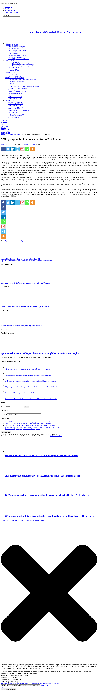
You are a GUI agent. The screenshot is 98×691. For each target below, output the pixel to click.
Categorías (4, 414)
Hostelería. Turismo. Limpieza (17, 88)
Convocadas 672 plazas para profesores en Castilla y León (22, 393)
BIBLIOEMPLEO (10, 72)
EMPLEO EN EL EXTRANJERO (19, 111)
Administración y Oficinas (16, 81)
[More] (32, 149)
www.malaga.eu (76, 159)
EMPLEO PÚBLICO (15, 97)
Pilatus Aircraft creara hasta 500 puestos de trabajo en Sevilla (25, 307)
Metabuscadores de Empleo (16, 47)
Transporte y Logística (15, 93)
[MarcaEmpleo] (10, 40)
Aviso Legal (8, 7)
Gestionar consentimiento (9, 689)
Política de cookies (56, 436)
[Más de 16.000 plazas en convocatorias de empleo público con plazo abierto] (6, 367)
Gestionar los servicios (21, 683)
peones (26, 241)
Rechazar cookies (12, 685)
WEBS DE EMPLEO (11, 45)
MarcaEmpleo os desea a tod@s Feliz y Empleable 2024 (22, 326)
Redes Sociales (13, 53)
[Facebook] (3, 149)
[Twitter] (8, 149)
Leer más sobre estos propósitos (51, 683)
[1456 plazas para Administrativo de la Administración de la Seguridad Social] (6, 373)
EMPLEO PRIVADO (15, 98)
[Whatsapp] (27, 149)
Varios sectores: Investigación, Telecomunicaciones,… (24, 86)
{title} (2, 687)
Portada (3, 135)
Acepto (3, 685)
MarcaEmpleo (5, 144)
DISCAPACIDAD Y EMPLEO (18, 107)
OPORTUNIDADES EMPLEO (14, 78)
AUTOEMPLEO (13, 71)
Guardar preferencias (34, 685)
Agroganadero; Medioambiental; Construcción (22, 79)
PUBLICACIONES (14, 76)
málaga (22, 241)
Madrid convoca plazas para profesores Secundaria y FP (20, 259)
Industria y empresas (14, 90)
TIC (9, 95)
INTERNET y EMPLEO (16, 114)
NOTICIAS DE (6, 121)
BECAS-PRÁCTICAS (15, 102)
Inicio (6, 43)
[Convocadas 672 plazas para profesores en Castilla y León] (6, 391)
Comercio (11, 83)
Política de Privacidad (16, 520)
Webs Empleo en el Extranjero (17, 55)
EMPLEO (4, 125)
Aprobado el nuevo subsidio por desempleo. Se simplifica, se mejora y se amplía (40, 353)
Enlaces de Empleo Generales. (17, 52)
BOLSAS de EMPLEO (15, 104)
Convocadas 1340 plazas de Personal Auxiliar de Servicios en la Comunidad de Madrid (31, 399)
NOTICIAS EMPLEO (15, 116)
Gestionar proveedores (35, 683)
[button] (49, 593)
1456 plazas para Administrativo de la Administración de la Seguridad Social (28, 375)
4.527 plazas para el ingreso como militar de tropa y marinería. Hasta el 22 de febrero (30, 381)
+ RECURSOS (9, 60)
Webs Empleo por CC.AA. (16, 48)
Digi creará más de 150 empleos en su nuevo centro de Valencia (25, 283)
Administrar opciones (7, 683)
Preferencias (22, 685)
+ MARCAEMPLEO (11, 100)
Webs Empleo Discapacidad (16, 57)
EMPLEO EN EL (6, 132)
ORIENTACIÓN (13, 69)
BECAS (6, 128)
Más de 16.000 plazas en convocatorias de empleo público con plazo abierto (27, 369)
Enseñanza (11, 85)
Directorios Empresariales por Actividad (24, 66)
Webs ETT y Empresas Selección (18, 59)
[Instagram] (17, 149)
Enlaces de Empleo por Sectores (18, 50)
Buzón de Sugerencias (11, 10)
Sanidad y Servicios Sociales (17, 91)
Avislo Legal (5, 520)
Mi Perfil (7, 8)
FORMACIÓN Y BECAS (16, 67)
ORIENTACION (13, 117)
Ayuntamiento (9, 241)
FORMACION (13, 112)
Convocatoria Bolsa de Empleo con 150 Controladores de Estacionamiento (26, 261)
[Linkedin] (12, 149)
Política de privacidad (11, 12)
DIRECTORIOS (13, 62)
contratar (16, 241)
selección (31, 241)
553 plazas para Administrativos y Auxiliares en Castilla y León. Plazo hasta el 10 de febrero (32, 387)
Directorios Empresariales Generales (23, 64)
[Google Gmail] (22, 149)
